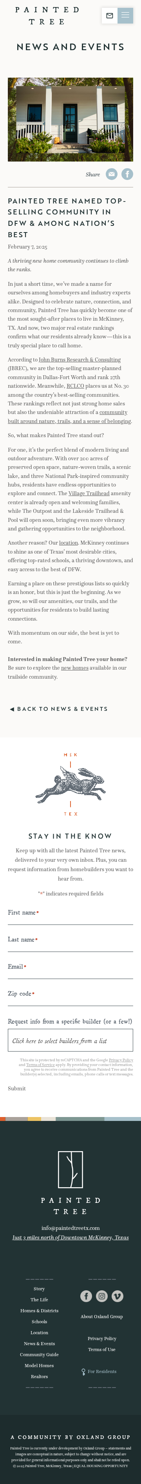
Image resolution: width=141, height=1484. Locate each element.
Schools (39, 1321)
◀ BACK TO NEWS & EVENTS (59, 709)
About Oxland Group (102, 1316)
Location (39, 1332)
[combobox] (70, 1040)
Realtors (39, 1376)
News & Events (39, 1343)
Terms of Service (40, 1064)
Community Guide (39, 1354)
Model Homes (39, 1365)
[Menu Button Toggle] (125, 16)
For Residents (102, 1371)
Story (39, 1288)
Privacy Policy (121, 1060)
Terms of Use (102, 1349)
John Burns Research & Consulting (80, 359)
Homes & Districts (39, 1310)
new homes (75, 668)
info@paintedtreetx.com (71, 1228)
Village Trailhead (89, 493)
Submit (17, 1088)
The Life (39, 1299)
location (68, 542)
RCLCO (75, 386)
